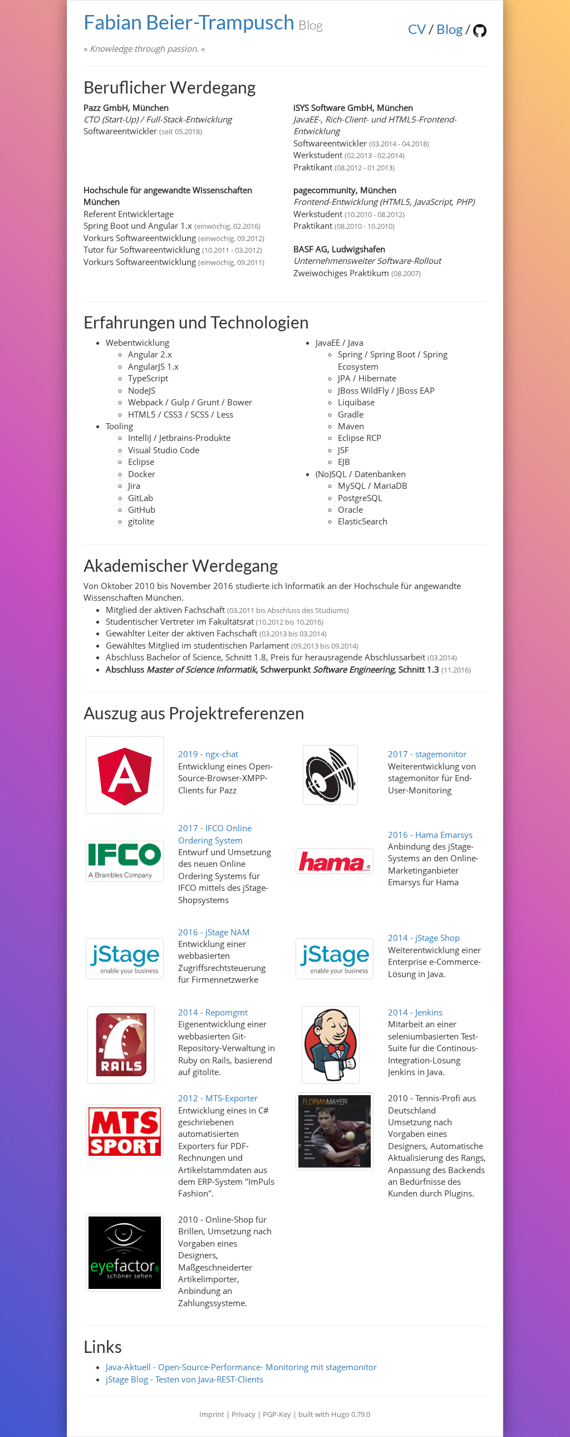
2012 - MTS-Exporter (218, 1098)
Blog (449, 29)
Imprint (211, 1414)
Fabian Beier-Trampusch (203, 21)
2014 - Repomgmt (213, 1012)
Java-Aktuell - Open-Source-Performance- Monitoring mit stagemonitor (241, 1366)
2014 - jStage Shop (424, 937)
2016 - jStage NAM (214, 932)
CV (417, 29)
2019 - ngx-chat (208, 753)
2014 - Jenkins (415, 1012)
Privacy (243, 1414)
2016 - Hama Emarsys (430, 834)
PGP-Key (278, 1414)
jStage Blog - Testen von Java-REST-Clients (184, 1379)
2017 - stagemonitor (427, 753)
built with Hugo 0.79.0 (334, 1414)
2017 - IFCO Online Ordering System (215, 833)
